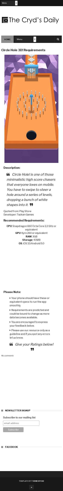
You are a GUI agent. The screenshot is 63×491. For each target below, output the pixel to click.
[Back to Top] (31, 487)
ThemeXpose (37, 481)
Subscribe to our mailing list (19, 417)
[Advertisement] (31, 266)
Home (7, 39)
